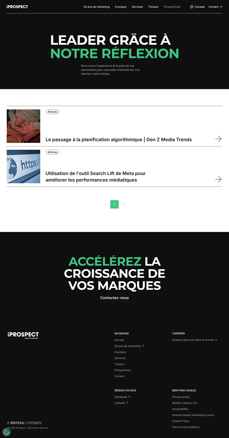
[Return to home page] (17, 6)
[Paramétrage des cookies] (6, 432)
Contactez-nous (114, 298)
